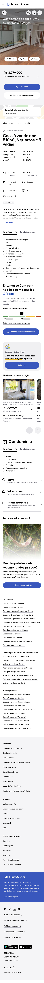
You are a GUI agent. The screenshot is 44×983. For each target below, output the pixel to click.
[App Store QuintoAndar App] (25, 947)
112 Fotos (12, 59)
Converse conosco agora (23, 95)
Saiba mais (22, 365)
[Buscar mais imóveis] (4, 12)
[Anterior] (29, 430)
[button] (22, 481)
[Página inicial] (18, 4)
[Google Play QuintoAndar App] (11, 947)
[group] (18, 401)
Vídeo (25, 59)
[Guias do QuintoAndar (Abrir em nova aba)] (14, 909)
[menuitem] (7, 123)
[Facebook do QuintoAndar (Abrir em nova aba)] (5, 909)
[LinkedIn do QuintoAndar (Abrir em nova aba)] (19, 909)
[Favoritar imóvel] (34, 12)
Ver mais (9, 223)
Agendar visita (22, 87)
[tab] (10, 232)
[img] (18, 389)
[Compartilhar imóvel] (28, 12)
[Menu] (3, 4)
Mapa (36, 59)
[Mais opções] (39, 12)
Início (5, 123)
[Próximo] (38, 430)
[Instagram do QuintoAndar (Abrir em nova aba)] (9, 909)
